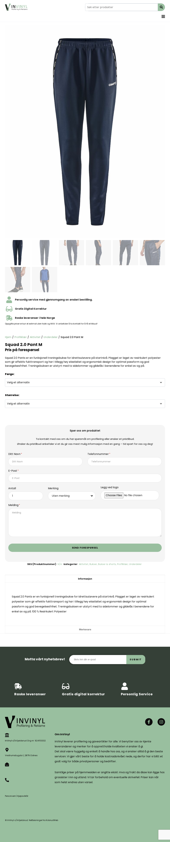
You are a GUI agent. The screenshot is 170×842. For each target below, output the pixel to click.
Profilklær (20, 337)
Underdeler (50, 337)
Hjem (8, 337)
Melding (13, 505)
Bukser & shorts (107, 564)
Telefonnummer (98, 454)
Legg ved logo (110, 487)
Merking (53, 488)
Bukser (93, 564)
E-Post (13, 471)
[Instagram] (161, 722)
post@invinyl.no (13, 770)
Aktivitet (35, 337)
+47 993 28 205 (13, 785)
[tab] (85, 578)
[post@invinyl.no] (7, 764)
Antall (12, 488)
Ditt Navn (14, 454)
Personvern (10, 796)
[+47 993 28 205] (7, 780)
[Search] (161, 7)
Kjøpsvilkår (22, 796)
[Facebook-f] (149, 722)
